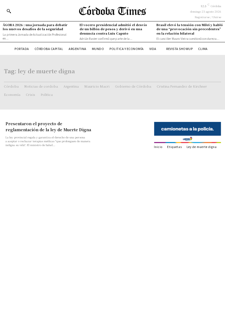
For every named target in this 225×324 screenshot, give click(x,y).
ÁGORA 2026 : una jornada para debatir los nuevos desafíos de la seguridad (35, 27)
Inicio (158, 147)
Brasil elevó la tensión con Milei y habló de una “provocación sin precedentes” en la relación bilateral (189, 29)
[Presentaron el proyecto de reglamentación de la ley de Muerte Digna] (124, 133)
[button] (9, 11)
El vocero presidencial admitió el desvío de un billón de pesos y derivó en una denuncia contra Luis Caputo (113, 29)
